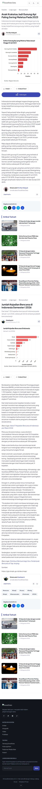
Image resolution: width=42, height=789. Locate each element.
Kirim (36, 768)
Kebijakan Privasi (23, 782)
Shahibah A (21, 577)
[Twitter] (8, 715)
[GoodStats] (7, 705)
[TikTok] (16, 715)
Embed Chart (22, 89)
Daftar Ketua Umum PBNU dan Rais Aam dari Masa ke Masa (28, 237)
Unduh (7, 89)
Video (4, 731)
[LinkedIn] (22, 208)
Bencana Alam (23, 10)
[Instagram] (37, 194)
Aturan (15, 782)
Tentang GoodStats (8, 743)
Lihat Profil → (7, 194)
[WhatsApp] (5, 208)
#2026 (34, 594)
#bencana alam (14, 594)
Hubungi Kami (6, 746)
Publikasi (5, 734)
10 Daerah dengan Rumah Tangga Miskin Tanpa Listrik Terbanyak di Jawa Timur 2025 (29, 268)
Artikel (4, 725)
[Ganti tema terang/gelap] (33, 3)
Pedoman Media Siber (9, 749)
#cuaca (22, 590)
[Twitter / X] (9, 208)
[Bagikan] (38, 33)
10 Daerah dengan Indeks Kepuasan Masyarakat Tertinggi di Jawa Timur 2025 (29, 253)
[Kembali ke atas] (21, 785)
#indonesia (25, 594)
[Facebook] (14, 208)
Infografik (5, 728)
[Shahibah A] (6, 578)
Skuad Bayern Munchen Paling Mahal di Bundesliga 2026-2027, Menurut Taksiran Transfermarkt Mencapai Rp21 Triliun (29, 283)
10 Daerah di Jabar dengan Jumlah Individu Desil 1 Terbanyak (29, 222)
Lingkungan (13, 10)
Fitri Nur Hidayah (22, 188)
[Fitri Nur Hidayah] (6, 189)
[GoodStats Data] (9, 3)
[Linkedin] (37, 583)
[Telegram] (18, 208)
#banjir (14, 590)
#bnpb (5, 594)
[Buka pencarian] (29, 3)
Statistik (4, 10)
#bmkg (29, 590)
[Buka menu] (38, 3)
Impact (4, 752)
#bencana (6, 590)
